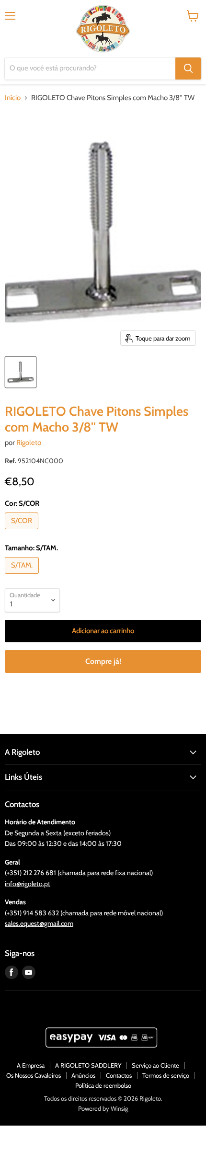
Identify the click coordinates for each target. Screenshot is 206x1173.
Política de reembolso (103, 1085)
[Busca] (188, 68)
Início (13, 98)
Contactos (119, 1075)
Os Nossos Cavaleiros (33, 1075)
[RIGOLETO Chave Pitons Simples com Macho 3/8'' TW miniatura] (20, 372)
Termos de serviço (165, 1075)
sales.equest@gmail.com (39, 923)
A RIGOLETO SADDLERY (88, 1065)
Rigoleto (28, 442)
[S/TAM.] (23, 576)
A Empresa (31, 1065)
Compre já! (103, 661)
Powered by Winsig (103, 1108)
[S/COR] (23, 531)
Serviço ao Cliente (155, 1065)
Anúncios (83, 1075)
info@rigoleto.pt (27, 883)
